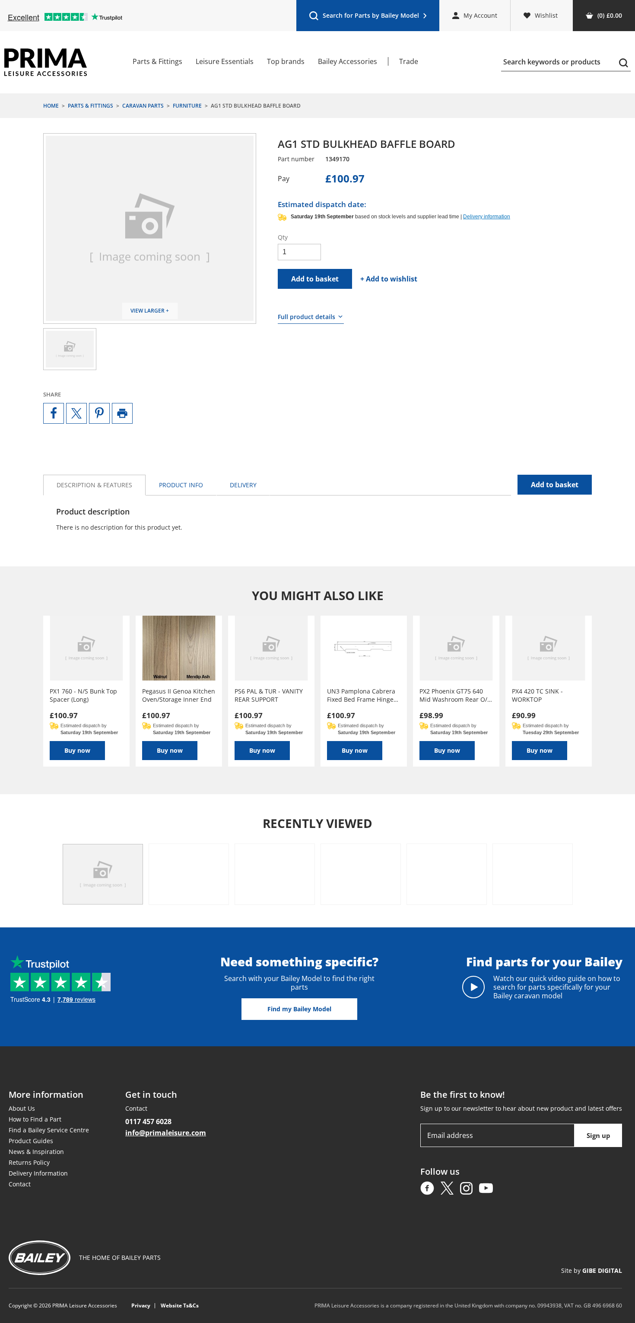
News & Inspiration (36, 1151)
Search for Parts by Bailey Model (364, 17)
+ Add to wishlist (388, 279)
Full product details (306, 317)
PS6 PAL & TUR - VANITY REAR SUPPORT (269, 695)
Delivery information (486, 217)
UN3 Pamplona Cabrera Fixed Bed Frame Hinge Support (361, 695)
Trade (408, 61)
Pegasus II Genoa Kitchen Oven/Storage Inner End (178, 695)
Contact (20, 1184)
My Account (480, 15)
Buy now (77, 750)
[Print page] (122, 413)
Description (94, 485)
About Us (22, 1108)
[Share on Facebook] (53, 413)
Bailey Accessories (347, 61)
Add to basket (315, 279)
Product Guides (31, 1141)
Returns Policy (29, 1162)
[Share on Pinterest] (99, 413)
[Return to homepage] (45, 62)
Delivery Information (38, 1173)
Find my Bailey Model (299, 1009)
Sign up (598, 1135)
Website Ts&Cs (180, 1305)
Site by (591, 1270)
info (181, 485)
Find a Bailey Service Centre (49, 1130)
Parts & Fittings (157, 61)
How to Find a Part (35, 1119)
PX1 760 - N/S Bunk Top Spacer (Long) (83, 695)
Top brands (286, 61)
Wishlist (546, 15)
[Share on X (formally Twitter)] (76, 413)
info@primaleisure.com (165, 1132)
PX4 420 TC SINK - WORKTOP (537, 695)
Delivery (243, 485)
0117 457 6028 (148, 1121)
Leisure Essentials (225, 61)
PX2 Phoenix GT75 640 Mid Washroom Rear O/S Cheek (455, 695)
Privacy (140, 1305)
